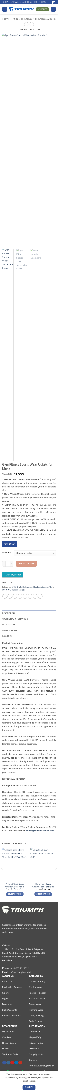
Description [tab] (8, 613)
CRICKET (15, 587)
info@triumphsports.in (21, 972)
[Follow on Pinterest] (12, 1062)
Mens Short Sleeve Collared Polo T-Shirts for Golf (43, 886)
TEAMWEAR (15, 2)
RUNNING (26, 19)
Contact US (40, 2)
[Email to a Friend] (20, 596)
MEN (15, 19)
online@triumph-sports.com (40, 831)
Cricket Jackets (26, 587)
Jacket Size (6, 553)
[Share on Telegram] (40, 596)
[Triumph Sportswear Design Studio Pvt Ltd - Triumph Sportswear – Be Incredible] (21, 9)
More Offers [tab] (8, 625)
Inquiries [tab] (7, 636)
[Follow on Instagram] (8, 1062)
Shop (5, 2)
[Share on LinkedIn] (30, 596)
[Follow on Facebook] (4, 1062)
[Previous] (6, 140)
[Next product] (26, 24)
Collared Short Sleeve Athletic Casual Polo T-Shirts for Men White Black (15, 888)
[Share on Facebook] (9, 596)
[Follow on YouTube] (20, 1062)
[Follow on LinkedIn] (16, 1062)
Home (5, 19)
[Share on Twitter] (15, 596)
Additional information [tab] (15, 619)
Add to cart (26, 564)
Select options (15, 894)
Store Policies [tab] (9, 630)
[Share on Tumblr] (35, 596)
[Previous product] (32, 24)
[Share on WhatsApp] (4, 596)
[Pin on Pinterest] (25, 596)
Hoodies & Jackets (40, 587)
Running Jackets (45, 19)
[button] (49, 2)
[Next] (51, 140)
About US (27, 2)
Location (7, 960)
